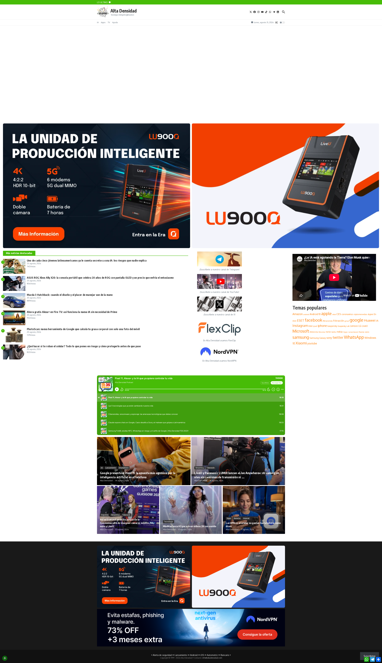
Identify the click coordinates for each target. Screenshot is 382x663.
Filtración (338, 320)
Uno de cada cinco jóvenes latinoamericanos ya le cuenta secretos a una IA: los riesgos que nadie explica (87, 260)
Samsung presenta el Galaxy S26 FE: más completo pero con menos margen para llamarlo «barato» (63, 105)
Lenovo (354, 325)
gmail (347, 321)
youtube (312, 343)
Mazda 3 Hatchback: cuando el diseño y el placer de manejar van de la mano (70, 294)
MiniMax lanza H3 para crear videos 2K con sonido (189, 526)
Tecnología (168, 521)
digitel (370, 314)
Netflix (333, 332)
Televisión (211, 468)
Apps (103, 22)
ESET (300, 320)
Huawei (369, 320)
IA (98, 22)
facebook (313, 320)
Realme (361, 332)
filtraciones (327, 321)
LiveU (365, 325)
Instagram (300, 326)
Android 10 (315, 314)
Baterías (237, 518)
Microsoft (300, 331)
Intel (311, 326)
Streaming (199, 468)
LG (359, 325)
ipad (315, 326)
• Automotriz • (212, 655)
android (306, 314)
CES (338, 314)
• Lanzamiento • (181, 655)
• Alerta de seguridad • (162, 655)
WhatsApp (354, 337)
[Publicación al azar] (276, 22)
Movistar (322, 332)
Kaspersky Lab (343, 326)
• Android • (194, 655)
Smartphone (28, 100)
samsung (300, 337)
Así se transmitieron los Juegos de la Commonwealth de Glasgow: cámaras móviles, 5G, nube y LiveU (127, 523)
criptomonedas (360, 314)
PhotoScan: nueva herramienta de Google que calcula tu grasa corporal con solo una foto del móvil (83, 329)
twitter (338, 337)
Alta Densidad (123, 11)
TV (109, 22)
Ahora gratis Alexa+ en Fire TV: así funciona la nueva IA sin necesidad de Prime (72, 312)
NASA (328, 332)
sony (329, 337)
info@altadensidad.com (212, 658)
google (356, 320)
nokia (339, 331)
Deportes (104, 515)
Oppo (345, 332)
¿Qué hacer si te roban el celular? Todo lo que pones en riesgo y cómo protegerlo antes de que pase (84, 346)
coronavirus (347, 314)
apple (326, 313)
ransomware (353, 332)
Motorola (314, 332)
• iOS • (202, 655)
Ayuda (115, 22)
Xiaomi (301, 343)
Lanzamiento (14, 100)
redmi (367, 332)
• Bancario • (225, 655)
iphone (322, 326)
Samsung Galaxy (317, 337)
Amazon (297, 314)
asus (334, 314)
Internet (246, 518)
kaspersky (332, 326)
